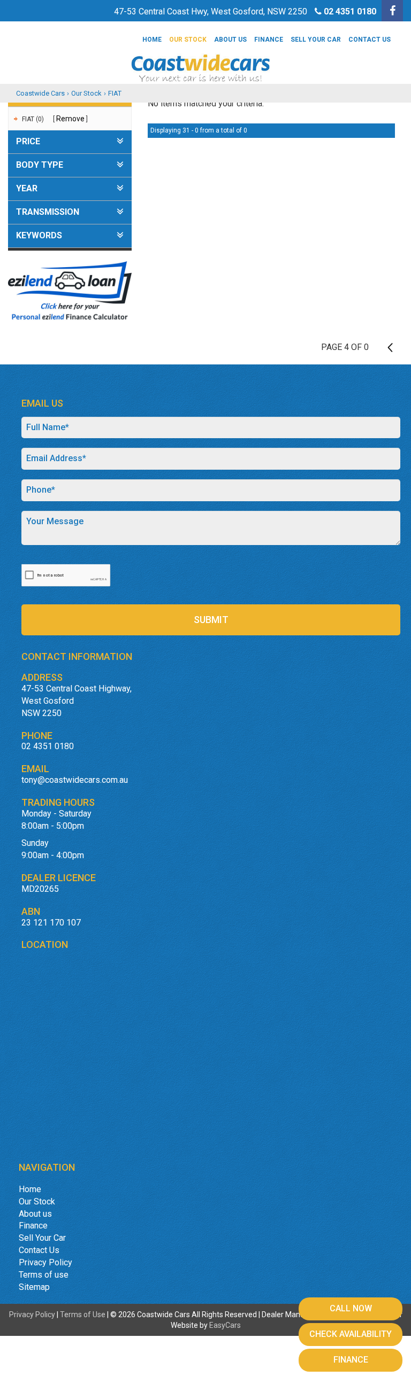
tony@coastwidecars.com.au (74, 780)
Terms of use (43, 1275)
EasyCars (225, 1325)
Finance (268, 39)
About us (230, 39)
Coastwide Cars (40, 93)
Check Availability (350, 1334)
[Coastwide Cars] (205, 54)
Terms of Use (83, 1314)
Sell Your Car (316, 39)
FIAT (114, 93)
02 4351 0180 (350, 11)
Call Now (351, 1308)
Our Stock (188, 39)
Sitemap (34, 1287)
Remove (70, 118)
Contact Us (369, 39)
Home (152, 39)
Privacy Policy (45, 1262)
